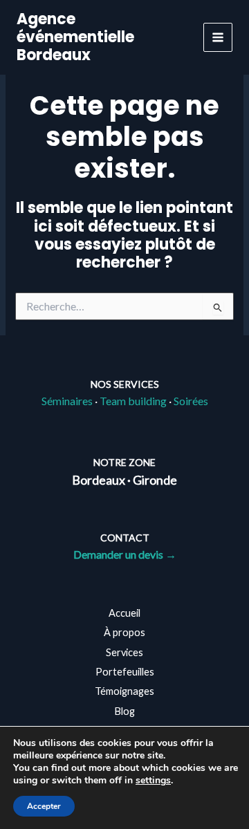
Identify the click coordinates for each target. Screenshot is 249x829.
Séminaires (67, 400)
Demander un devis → (124, 554)
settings (153, 780)
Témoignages (124, 691)
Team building (133, 400)
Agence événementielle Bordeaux (75, 37)
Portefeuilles (124, 672)
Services (124, 652)
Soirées (191, 400)
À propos (124, 632)
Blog (124, 711)
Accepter (44, 806)
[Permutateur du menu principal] (217, 37)
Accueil (124, 613)
